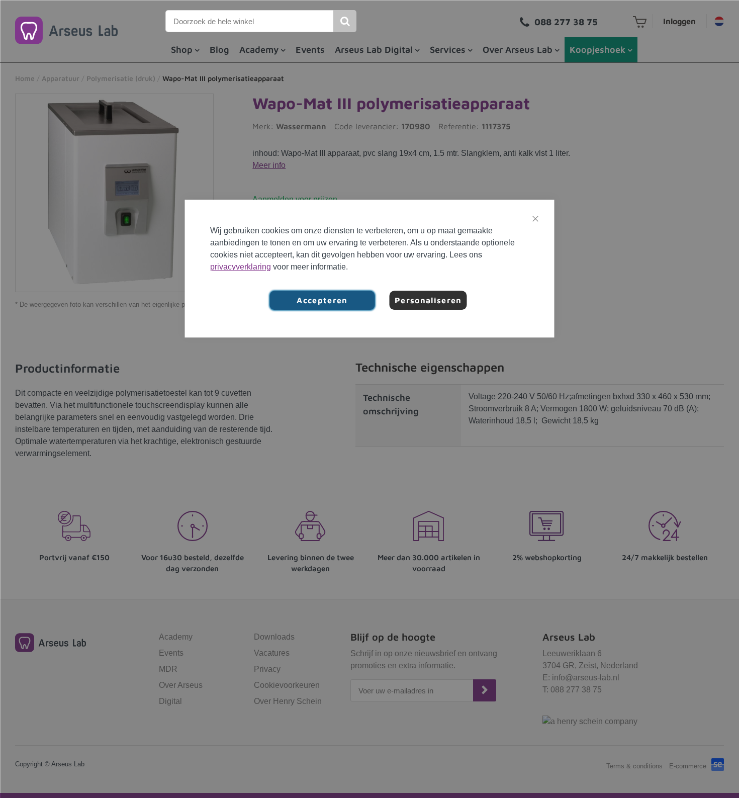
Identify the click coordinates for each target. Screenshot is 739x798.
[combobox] (249, 21)
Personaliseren (428, 300)
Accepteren (322, 300)
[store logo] (66, 30)
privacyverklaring (240, 266)
